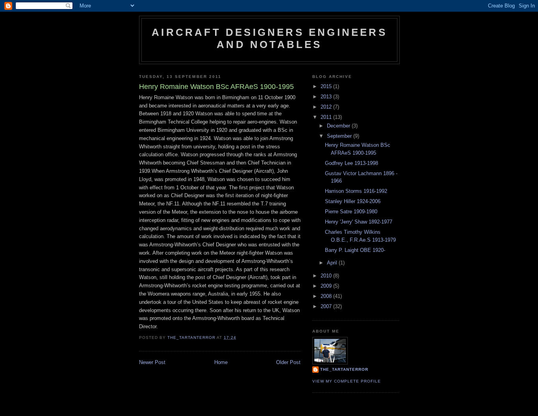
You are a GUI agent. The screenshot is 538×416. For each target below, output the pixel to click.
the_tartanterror (344, 369)
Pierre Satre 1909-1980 (351, 211)
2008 (327, 296)
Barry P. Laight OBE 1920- (355, 250)
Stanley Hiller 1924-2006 (352, 201)
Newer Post (152, 362)
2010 (327, 276)
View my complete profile (346, 381)
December (339, 126)
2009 (327, 286)
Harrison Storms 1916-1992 (356, 191)
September (340, 136)
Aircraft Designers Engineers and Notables (269, 38)
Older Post (288, 362)
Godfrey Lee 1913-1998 (351, 163)
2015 (327, 86)
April (333, 263)
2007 (327, 306)
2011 (327, 117)
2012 (327, 107)
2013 (327, 97)
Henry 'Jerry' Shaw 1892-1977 (358, 222)
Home (221, 362)
